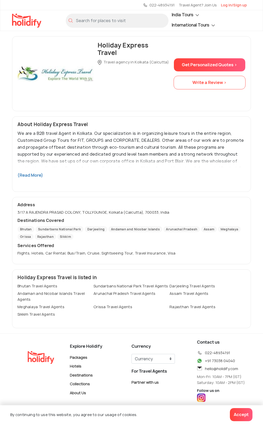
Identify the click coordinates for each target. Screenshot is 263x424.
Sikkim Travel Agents (36, 314)
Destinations (81, 374)
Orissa (25, 236)
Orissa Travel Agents (112, 306)
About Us (78, 392)
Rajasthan (45, 236)
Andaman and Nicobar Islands (135, 229)
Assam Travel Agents (189, 293)
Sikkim (65, 236)
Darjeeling (96, 229)
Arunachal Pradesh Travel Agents (124, 293)
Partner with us (145, 382)
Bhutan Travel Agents (37, 286)
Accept (241, 414)
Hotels (75, 366)
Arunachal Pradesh (181, 229)
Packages (78, 357)
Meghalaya (229, 229)
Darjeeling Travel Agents (192, 286)
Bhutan (26, 229)
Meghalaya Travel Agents (40, 306)
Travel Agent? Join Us (198, 5)
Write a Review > (209, 82)
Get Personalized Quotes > (209, 65)
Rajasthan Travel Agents (192, 306)
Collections (80, 383)
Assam (209, 229)
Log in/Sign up (234, 5)
